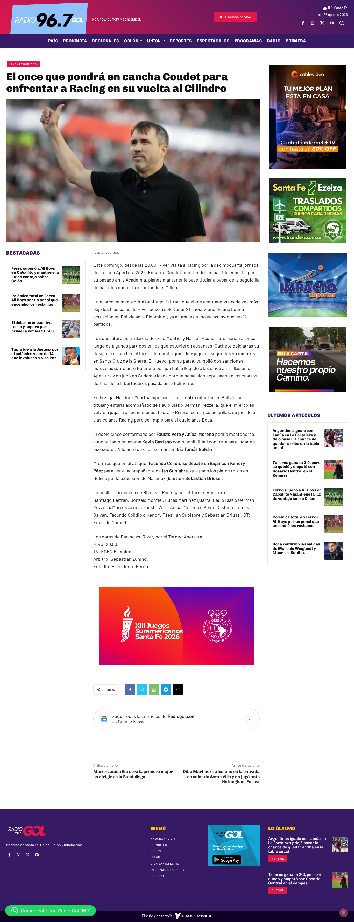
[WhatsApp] (154, 689)
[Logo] (49, 19)
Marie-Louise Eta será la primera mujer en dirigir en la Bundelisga (133, 774)
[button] (341, 23)
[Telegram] (166, 689)
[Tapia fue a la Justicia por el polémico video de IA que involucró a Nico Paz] (71, 356)
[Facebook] (302, 22)
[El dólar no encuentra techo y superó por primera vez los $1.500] (71, 329)
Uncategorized (23, 64)
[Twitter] (322, 22)
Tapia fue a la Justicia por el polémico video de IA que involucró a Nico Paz (35, 353)
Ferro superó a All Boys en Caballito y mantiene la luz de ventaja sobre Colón (35, 275)
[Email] (178, 689)
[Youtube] (331, 22)
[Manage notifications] (343, 912)
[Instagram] (312, 22)
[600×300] (176, 669)
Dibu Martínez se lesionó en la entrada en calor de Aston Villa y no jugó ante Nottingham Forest (221, 776)
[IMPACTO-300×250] (307, 321)
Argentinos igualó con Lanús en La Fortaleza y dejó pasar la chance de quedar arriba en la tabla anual (296, 439)
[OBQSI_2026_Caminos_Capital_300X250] (307, 395)
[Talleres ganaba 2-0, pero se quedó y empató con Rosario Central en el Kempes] (333, 469)
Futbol (277, 858)
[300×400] (307, 173)
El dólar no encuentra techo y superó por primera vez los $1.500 (32, 326)
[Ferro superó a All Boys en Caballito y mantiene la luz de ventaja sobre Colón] (71, 275)
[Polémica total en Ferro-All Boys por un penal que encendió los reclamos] (71, 303)
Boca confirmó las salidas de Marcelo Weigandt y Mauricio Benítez (296, 548)
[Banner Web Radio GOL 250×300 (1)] (307, 247)
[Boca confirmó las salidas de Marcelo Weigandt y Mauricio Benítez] (333, 551)
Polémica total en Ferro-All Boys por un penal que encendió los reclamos (34, 300)
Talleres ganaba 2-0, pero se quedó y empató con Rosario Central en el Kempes (297, 469)
